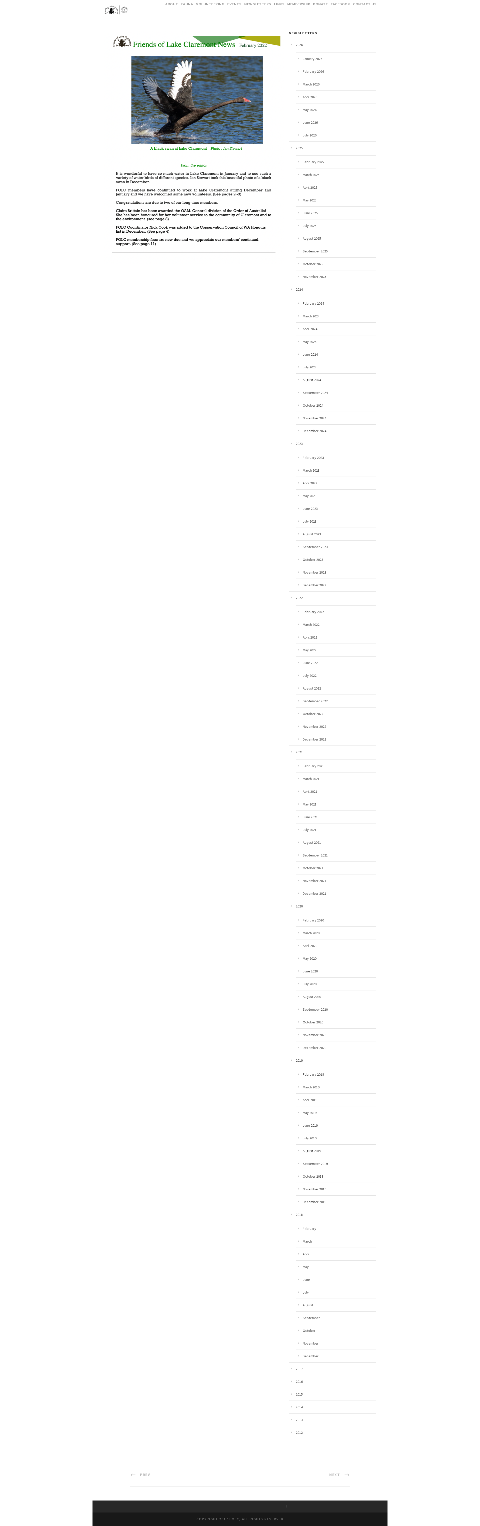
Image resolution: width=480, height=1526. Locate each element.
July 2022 (309, 675)
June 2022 (310, 663)
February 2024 (313, 303)
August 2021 (312, 842)
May (306, 1267)
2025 (299, 148)
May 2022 (309, 650)
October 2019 (313, 1176)
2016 (299, 1381)
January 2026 (312, 58)
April (306, 1254)
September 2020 (315, 1009)
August (308, 1305)
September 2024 (315, 392)
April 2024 (310, 329)
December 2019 (314, 1202)
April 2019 (310, 1100)
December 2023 (314, 585)
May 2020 (309, 958)
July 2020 (309, 984)
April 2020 (310, 945)
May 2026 (309, 109)
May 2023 (309, 496)
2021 (299, 752)
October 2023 (313, 559)
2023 (299, 443)
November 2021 (314, 880)
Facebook (340, 4)
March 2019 (311, 1087)
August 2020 (312, 996)
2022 (299, 598)
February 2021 (313, 766)
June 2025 (310, 213)
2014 (299, 1407)
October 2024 (313, 405)
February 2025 (313, 162)
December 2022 (314, 739)
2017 (299, 1369)
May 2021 (309, 804)
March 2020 (311, 933)
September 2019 (315, 1163)
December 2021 (314, 893)
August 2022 (312, 688)
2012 (299, 1432)
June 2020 (310, 971)
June (306, 1279)
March (307, 1241)
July (306, 1292)
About (171, 4)
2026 (299, 44)
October (309, 1330)
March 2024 (311, 316)
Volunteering (210, 4)
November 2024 (314, 418)
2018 (299, 1214)
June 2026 (310, 122)
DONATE (320, 4)
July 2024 (309, 367)
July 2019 (309, 1138)
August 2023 (312, 534)
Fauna (187, 4)
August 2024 (312, 380)
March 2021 (311, 778)
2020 (299, 906)
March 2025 (311, 174)
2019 (299, 1060)
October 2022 (313, 714)
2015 (299, 1394)
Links (279, 4)
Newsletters (257, 4)
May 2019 (309, 1112)
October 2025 (313, 264)
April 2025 (310, 187)
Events (234, 4)
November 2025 (314, 276)
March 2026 (311, 84)
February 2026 (313, 71)
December (310, 1356)
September (311, 1318)
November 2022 (314, 726)
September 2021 (315, 855)
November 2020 (314, 1035)
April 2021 (310, 791)
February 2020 (313, 920)
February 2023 (313, 457)
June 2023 (310, 508)
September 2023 (315, 547)
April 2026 (310, 97)
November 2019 (314, 1189)
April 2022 (310, 637)
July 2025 (309, 225)
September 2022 (315, 701)
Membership (298, 4)
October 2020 (313, 1022)
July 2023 (309, 521)
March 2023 (311, 470)
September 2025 (315, 251)
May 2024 (309, 341)
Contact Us (364, 4)
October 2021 (313, 868)
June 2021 (310, 817)
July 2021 (309, 829)
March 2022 (311, 624)
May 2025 (309, 200)
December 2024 (314, 431)
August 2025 (312, 238)
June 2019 (310, 1125)
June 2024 (310, 354)
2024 (299, 289)
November (310, 1343)
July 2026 (309, 135)
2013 (299, 1420)
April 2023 (310, 483)
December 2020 (314, 1047)
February (309, 1228)
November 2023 (314, 572)
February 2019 (313, 1074)
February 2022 (313, 612)
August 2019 (312, 1151)
